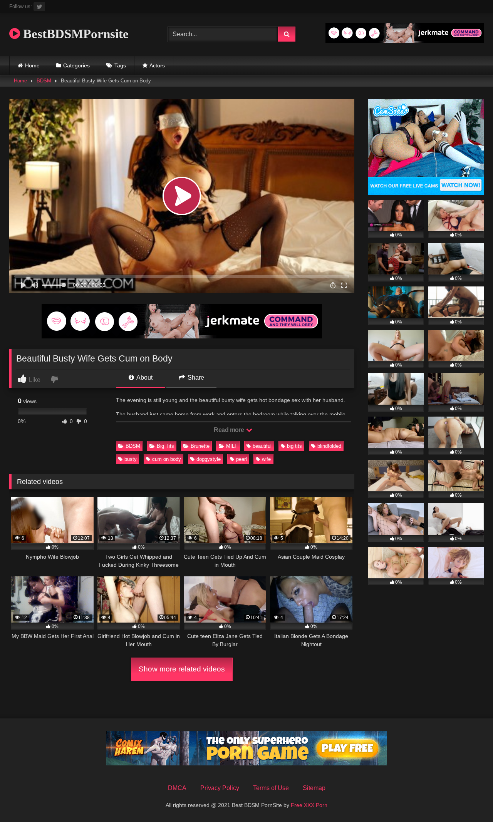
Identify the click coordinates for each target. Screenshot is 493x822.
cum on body (166, 459)
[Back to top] (469, 799)
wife (266, 459)
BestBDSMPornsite (74, 34)
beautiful (262, 446)
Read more (229, 430)
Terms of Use (271, 788)
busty (130, 459)
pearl (241, 459)
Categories (76, 65)
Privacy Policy (219, 788)
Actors (157, 65)
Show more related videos (182, 669)
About (144, 377)
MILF (232, 446)
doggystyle (208, 459)
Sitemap (314, 788)
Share (195, 377)
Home (32, 65)
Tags (120, 65)
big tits (294, 446)
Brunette (200, 446)
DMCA (177, 788)
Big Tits (165, 446)
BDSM (44, 81)
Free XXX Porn (309, 805)
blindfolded (329, 446)
